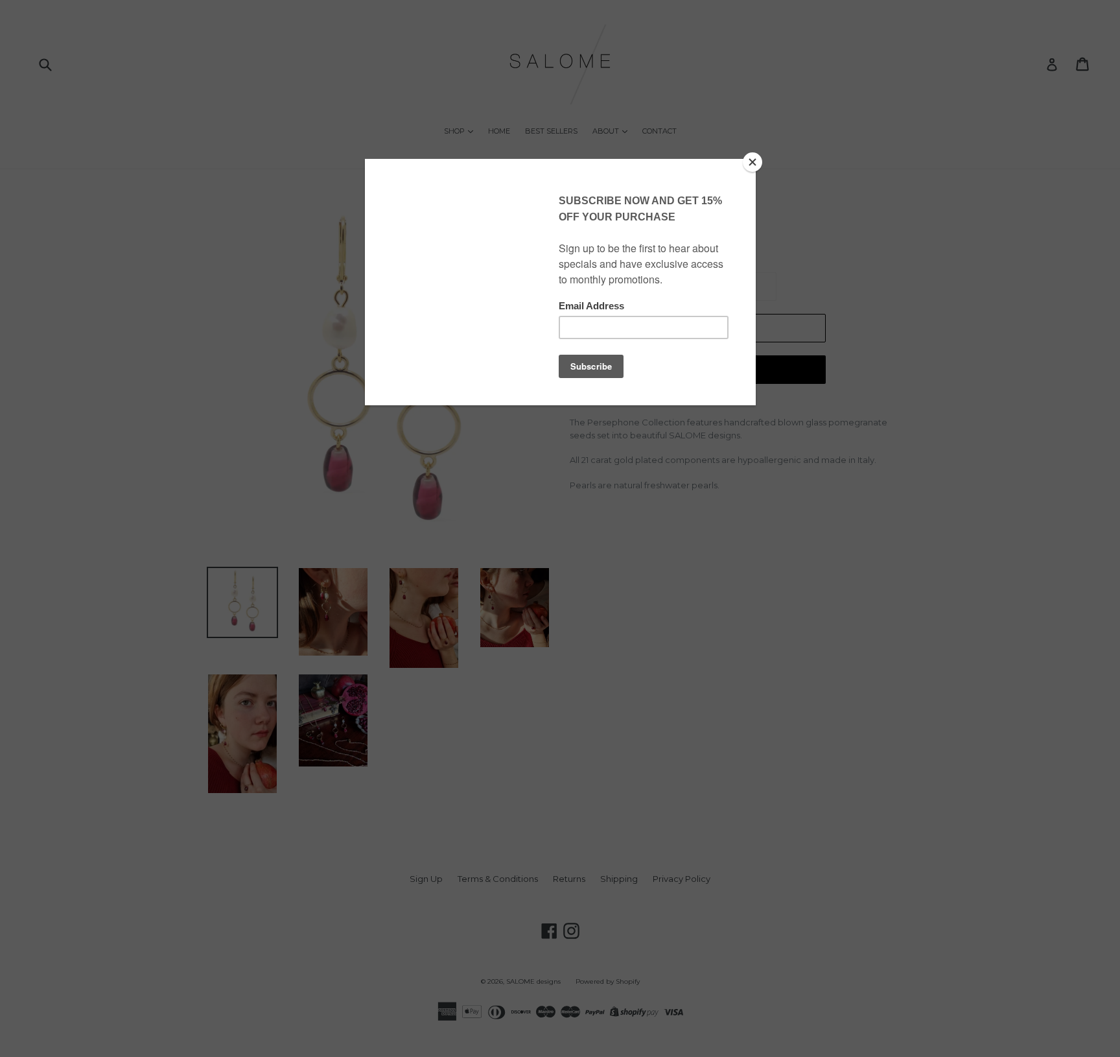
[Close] (752, 162)
